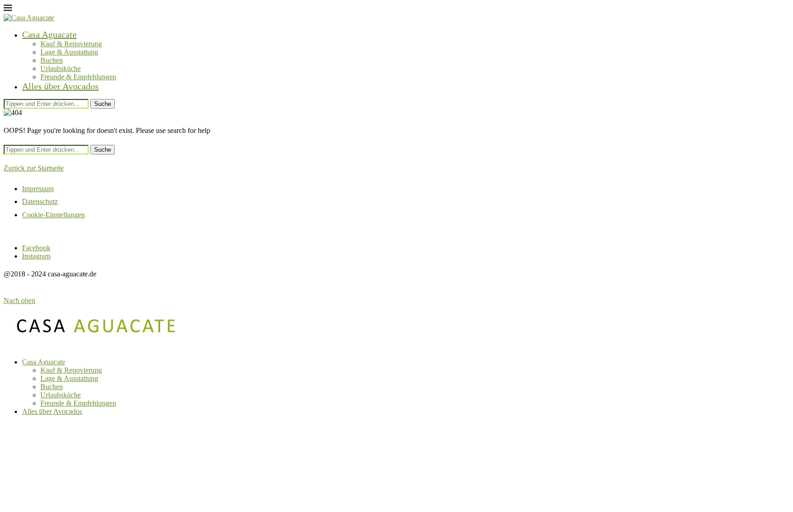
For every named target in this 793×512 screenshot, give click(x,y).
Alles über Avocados (60, 86)
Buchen (51, 60)
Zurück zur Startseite (34, 168)
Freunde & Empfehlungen (78, 77)
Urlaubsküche (60, 68)
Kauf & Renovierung (71, 44)
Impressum (38, 189)
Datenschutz (40, 201)
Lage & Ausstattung (69, 52)
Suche (102, 103)
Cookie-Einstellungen (53, 215)
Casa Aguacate (49, 34)
